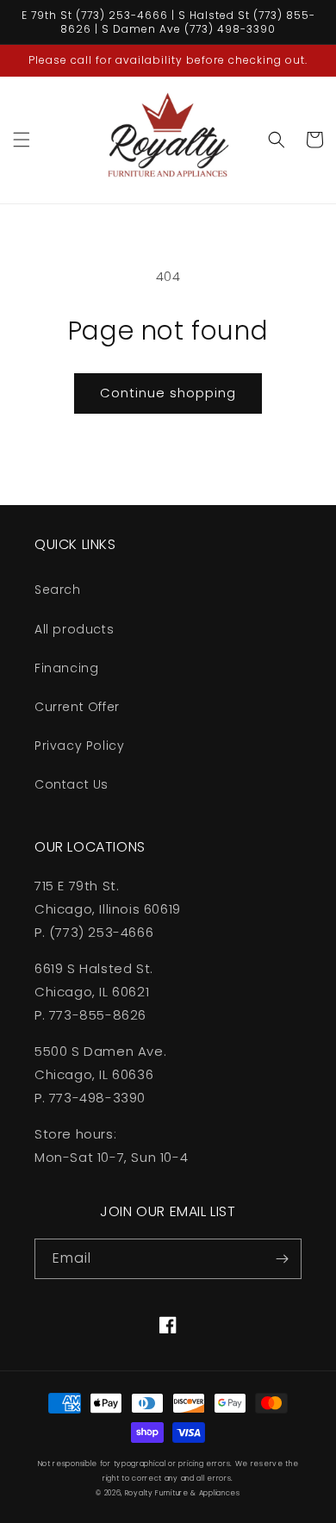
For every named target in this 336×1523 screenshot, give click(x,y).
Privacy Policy (79, 745)
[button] (21, 140)
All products (74, 629)
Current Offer (77, 706)
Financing (66, 668)
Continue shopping (168, 393)
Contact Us (71, 784)
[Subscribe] (282, 1259)
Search (57, 589)
